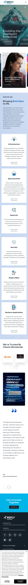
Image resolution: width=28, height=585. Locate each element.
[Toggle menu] (25, 2)
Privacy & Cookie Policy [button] (8, 549)
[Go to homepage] (8, 2)
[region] (14, 567)
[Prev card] (5, 487)
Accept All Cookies (20, 581)
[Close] (26, 551)
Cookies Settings (7, 581)
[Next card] (9, 487)
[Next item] (16, 366)
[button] (8, 41)
